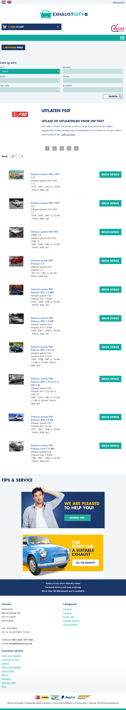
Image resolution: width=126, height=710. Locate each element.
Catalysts (67, 612)
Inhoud (66, 76)
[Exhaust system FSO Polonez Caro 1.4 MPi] (16, 442)
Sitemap (92, 703)
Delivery (6, 663)
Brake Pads (68, 616)
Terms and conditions (63, 703)
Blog (4, 686)
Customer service (10, 659)
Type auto (4, 85)
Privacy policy (81, 703)
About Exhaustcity (15, 703)
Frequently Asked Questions (38, 703)
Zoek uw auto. (68, 134)
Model (3, 76)
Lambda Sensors (71, 620)
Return (5, 674)
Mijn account (118, 2)
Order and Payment (11, 655)
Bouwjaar (67, 67)
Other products (70, 624)
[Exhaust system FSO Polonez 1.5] (16, 257)
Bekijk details (110, 174)
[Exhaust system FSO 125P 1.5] (16, 199)
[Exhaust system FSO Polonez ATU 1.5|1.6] (16, 343)
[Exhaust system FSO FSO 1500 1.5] (16, 228)
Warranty (6, 678)
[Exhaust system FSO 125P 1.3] (16, 171)
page (14, 48)
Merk (2, 67)
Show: (5, 156)
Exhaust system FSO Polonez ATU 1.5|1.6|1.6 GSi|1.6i (45, 382)
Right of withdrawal (11, 667)
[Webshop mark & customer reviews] (117, 28)
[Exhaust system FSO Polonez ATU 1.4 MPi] (16, 286)
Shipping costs (9, 682)
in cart (16, 27)
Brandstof (67, 85)
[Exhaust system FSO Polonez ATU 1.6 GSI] (16, 413)
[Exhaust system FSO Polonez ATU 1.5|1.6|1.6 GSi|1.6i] (16, 375)
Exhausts (67, 609)
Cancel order (8, 671)
